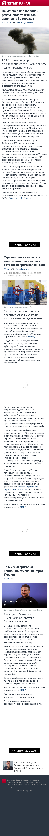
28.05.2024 (6, 23)
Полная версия (24, 790)
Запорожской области (20, 198)
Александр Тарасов (25, 23)
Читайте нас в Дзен (25, 245)
